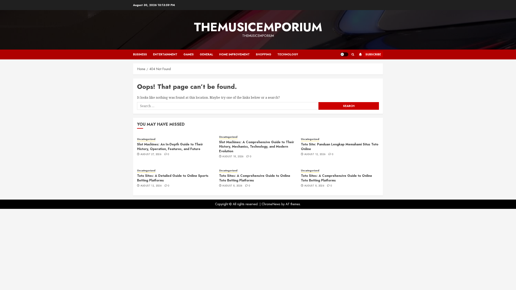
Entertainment (165, 54)
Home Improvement (234, 54)
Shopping (263, 54)
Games (188, 54)
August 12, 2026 (315, 154)
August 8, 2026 (232, 185)
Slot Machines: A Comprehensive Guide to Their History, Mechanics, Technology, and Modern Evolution (256, 146)
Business (140, 54)
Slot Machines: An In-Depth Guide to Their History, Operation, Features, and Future (170, 146)
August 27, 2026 (150, 154)
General (206, 54)
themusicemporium (258, 27)
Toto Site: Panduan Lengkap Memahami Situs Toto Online (339, 146)
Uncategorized (146, 139)
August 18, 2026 (232, 156)
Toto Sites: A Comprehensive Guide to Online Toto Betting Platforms (254, 177)
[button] (352, 54)
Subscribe (373, 54)
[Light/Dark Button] (344, 54)
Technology (287, 54)
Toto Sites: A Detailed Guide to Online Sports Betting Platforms (172, 177)
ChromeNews (271, 204)
